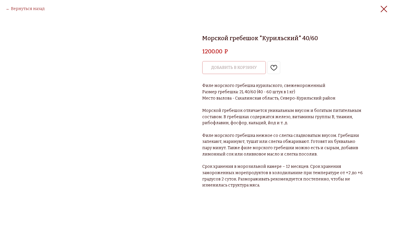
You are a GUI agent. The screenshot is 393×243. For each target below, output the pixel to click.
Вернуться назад (28, 8)
